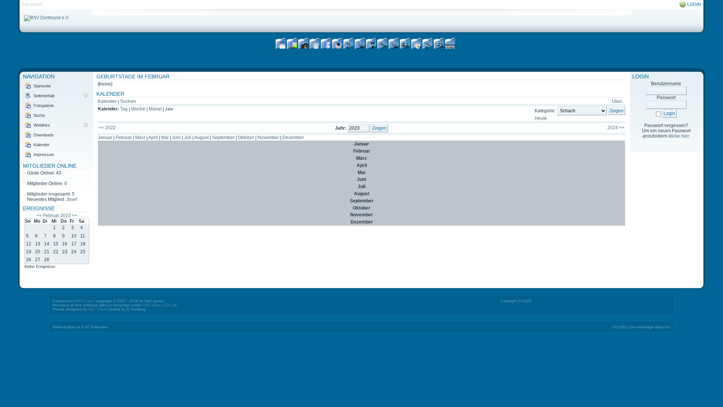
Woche (138, 109)
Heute (541, 118)
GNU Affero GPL (157, 305)
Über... (618, 101)
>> (74, 215)
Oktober (246, 137)
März (140, 137)
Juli (187, 137)
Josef (71, 199)
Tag (124, 109)
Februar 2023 (57, 215)
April (153, 137)
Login (694, 4)
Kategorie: (545, 110)
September (223, 137)
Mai (165, 137)
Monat (155, 109)
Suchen (128, 101)
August (201, 137)
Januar (105, 137)
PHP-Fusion (84, 301)
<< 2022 (107, 127)
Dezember (293, 137)
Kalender (107, 101)
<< (39, 215)
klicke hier (678, 136)
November (268, 137)
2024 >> (615, 127)
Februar (124, 137)
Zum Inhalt (31, 4)
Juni (176, 137)
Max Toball (97, 309)
